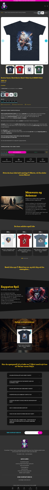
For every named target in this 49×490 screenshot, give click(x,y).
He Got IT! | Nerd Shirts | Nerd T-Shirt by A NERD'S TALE (8, 250)
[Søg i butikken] (45, 6)
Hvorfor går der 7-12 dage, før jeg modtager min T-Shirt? (23, 401)
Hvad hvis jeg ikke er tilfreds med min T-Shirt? (21, 413)
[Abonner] (40, 432)
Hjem (2, 12)
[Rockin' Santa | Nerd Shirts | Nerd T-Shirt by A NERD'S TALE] (24, 336)
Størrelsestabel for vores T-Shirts (10, 146)
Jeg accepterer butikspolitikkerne (8, 154)
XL (13, 101)
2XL (16, 101)
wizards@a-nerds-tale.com (24, 479)
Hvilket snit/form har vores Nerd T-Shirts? (21, 388)
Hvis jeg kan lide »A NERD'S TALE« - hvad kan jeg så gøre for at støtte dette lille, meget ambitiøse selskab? (22, 421)
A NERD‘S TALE (19, 485)
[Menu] (47, 6)
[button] (46, 40)
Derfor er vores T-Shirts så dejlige (10, 110)
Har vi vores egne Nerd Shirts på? (18, 407)
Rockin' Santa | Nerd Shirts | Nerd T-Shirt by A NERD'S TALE (24, 346)
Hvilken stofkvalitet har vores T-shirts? (20, 375)
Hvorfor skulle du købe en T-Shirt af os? (20, 394)
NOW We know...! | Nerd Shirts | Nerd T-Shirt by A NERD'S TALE (40, 250)
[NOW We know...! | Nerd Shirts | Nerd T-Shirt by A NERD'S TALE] (40, 240)
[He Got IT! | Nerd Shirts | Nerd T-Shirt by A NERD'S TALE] (8, 240)
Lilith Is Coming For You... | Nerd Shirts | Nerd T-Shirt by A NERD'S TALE (24, 250)
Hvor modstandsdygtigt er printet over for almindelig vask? (21, 382)
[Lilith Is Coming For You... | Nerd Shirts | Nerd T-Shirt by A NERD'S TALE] (24, 240)
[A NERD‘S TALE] (4, 6)
